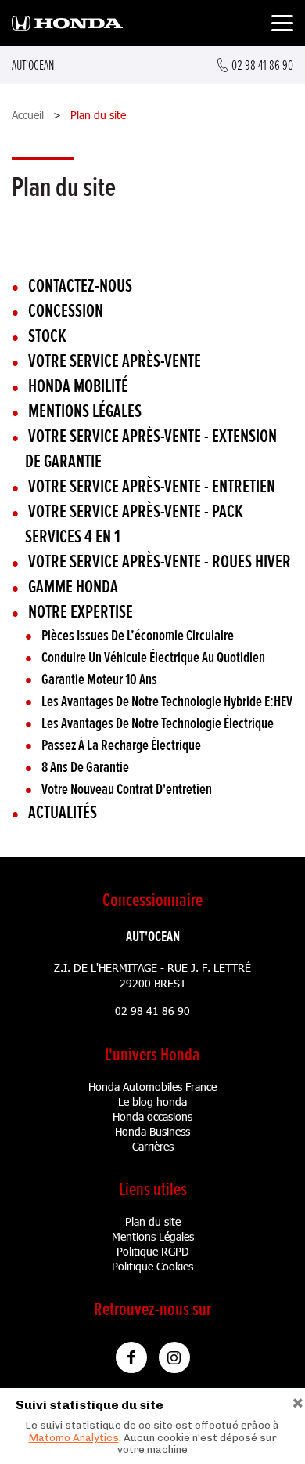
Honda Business (152, 1131)
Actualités (62, 812)
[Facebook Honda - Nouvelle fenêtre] (131, 1357)
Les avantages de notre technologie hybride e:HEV (166, 701)
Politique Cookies (152, 1266)
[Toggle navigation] (282, 25)
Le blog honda (152, 1101)
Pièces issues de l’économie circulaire (137, 635)
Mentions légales (85, 411)
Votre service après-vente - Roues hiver (159, 561)
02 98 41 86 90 (152, 1010)
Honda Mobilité (78, 386)
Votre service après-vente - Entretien (151, 486)
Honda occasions (152, 1116)
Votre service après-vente (114, 361)
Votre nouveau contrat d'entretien (126, 789)
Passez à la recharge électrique (121, 745)
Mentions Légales (153, 1236)
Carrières (153, 1146)
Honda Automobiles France (152, 1086)
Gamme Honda (73, 586)
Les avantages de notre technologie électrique (157, 723)
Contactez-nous (80, 285)
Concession (65, 310)
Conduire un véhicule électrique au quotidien (153, 657)
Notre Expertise (80, 611)
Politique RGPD (153, 1251)
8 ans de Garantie (85, 767)
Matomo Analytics (74, 1438)
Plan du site (153, 1221)
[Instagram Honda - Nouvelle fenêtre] (174, 1357)
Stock (47, 335)
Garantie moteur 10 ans (99, 679)
